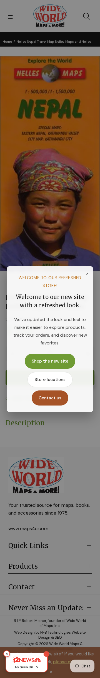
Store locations (50, 379)
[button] (27, 662)
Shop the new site (50, 361)
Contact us (50, 398)
